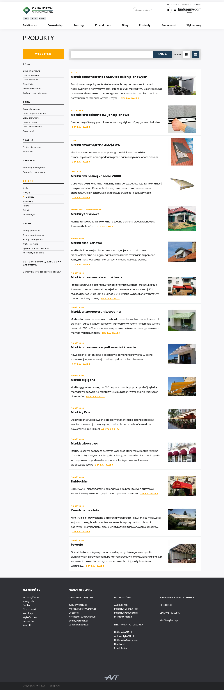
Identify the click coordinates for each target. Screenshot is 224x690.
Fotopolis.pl (166, 604)
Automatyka (29, 214)
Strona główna (173, 4)
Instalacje (28, 613)
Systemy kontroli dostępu (36, 248)
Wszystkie (43, 54)
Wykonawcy (194, 25)
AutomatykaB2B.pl (124, 636)
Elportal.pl (119, 644)
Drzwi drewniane (31, 117)
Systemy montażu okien (35, 93)
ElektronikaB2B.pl (123, 632)
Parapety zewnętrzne (34, 172)
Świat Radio (120, 648)
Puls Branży (30, 25)
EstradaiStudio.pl (123, 616)
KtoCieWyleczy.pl (169, 620)
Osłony (28, 181)
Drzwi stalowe (30, 122)
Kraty (25, 188)
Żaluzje (26, 210)
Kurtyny (26, 192)
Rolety (26, 205)
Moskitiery (28, 201)
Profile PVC (28, 151)
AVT (38, 685)
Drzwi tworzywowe (32, 126)
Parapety (29, 160)
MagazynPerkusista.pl (126, 612)
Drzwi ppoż (28, 131)
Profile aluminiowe (32, 147)
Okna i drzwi (29, 609)
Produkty (144, 25)
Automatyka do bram (33, 252)
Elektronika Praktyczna (126, 640)
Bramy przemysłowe (33, 239)
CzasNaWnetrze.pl (79, 624)
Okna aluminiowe (31, 70)
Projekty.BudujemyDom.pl (82, 608)
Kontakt (197, 4)
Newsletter (186, 4)
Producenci (169, 25)
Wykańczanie (30, 617)
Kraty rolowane (30, 243)
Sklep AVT (55, 685)
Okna (26, 18)
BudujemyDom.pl (78, 604)
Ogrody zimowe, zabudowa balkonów (42, 263)
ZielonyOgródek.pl (78, 620)
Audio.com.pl (121, 604)
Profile (28, 140)
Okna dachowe (30, 79)
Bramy (42, 18)
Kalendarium (103, 25)
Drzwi (34, 18)
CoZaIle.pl (74, 612)
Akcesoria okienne (32, 88)
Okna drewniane (31, 75)
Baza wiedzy (55, 25)
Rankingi (79, 25)
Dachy (26, 605)
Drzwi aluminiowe (31, 109)
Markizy (30, 196)
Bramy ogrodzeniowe (33, 235)
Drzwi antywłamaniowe (34, 113)
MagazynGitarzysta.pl (126, 608)
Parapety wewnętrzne (34, 167)
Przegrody (28, 601)
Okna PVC (28, 84)
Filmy (125, 25)
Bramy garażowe (31, 230)
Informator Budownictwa (82, 616)
